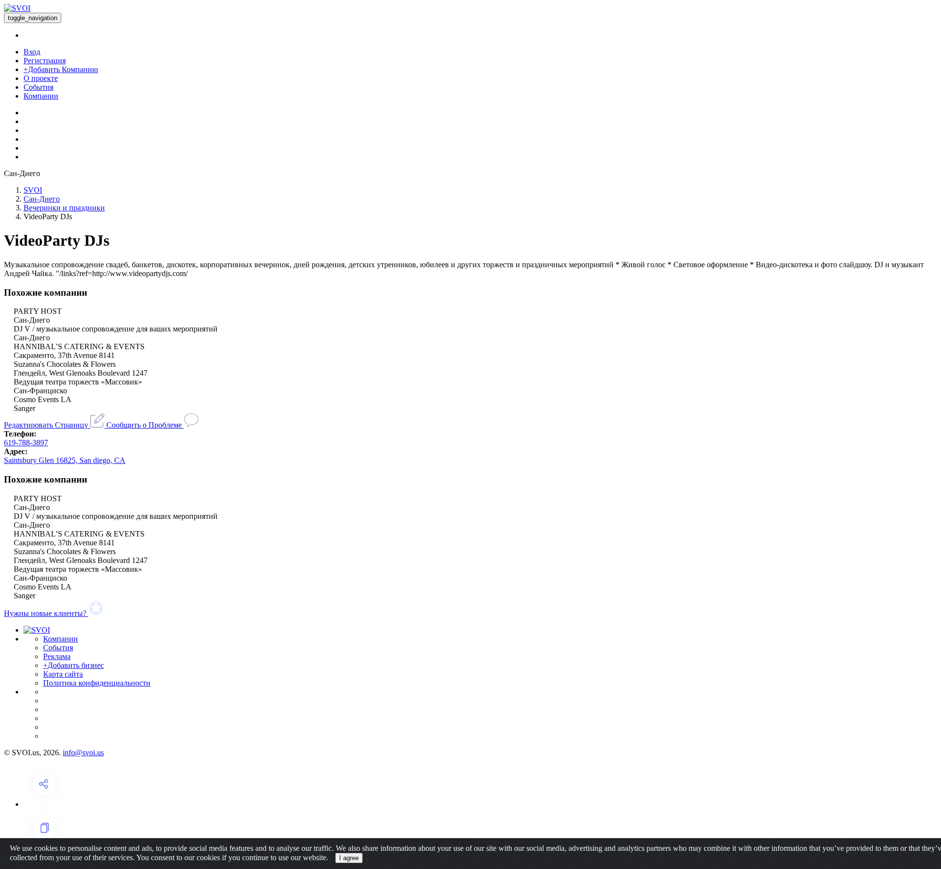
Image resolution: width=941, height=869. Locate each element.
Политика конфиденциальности (96, 683)
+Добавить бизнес (73, 665)
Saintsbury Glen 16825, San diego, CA (64, 460)
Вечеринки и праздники (64, 208)
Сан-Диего (42, 199)
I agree (349, 858)
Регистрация (45, 60)
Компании (41, 96)
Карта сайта (63, 674)
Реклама (57, 656)
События (38, 87)
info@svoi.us (83, 752)
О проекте (41, 78)
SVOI (33, 190)
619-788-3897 (26, 442)
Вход (32, 52)
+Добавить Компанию (61, 69)
